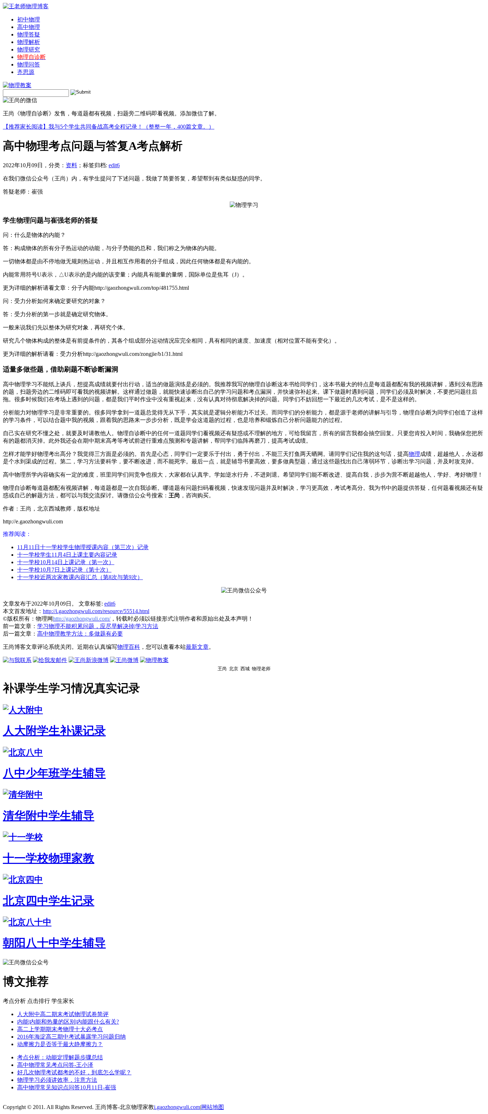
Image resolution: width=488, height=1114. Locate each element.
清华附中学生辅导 (48, 815)
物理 (414, 454)
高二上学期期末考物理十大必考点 (60, 1029)
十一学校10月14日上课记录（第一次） (65, 562)
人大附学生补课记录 (54, 730)
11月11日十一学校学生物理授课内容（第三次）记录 (83, 547)
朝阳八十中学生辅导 (54, 942)
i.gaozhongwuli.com (177, 1107)
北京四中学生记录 (48, 900)
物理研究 (28, 49)
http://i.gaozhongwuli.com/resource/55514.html (96, 611)
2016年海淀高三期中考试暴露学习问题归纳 (71, 1037)
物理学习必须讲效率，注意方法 (57, 1080)
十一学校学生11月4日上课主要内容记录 (67, 555)
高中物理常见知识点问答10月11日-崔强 (66, 1087)
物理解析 (28, 42)
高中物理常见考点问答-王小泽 (55, 1065)
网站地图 (212, 1107)
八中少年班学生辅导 (54, 773)
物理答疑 (28, 34)
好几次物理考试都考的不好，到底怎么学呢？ (74, 1072)
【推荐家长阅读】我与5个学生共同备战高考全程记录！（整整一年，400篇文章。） (108, 127)
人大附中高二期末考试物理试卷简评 (63, 1014)
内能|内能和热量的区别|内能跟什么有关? (68, 1022)
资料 (71, 165)
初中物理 (28, 19)
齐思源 (25, 72)
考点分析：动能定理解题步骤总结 (60, 1057)
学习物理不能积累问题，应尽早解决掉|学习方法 (97, 626)
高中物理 (28, 27)
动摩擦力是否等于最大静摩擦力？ (60, 1044)
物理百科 (128, 647)
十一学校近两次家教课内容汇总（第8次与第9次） (80, 577)
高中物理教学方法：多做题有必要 (80, 634)
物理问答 (28, 64)
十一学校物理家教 (48, 858)
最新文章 (197, 647)
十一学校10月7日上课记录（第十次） (64, 570)
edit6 (114, 165)
